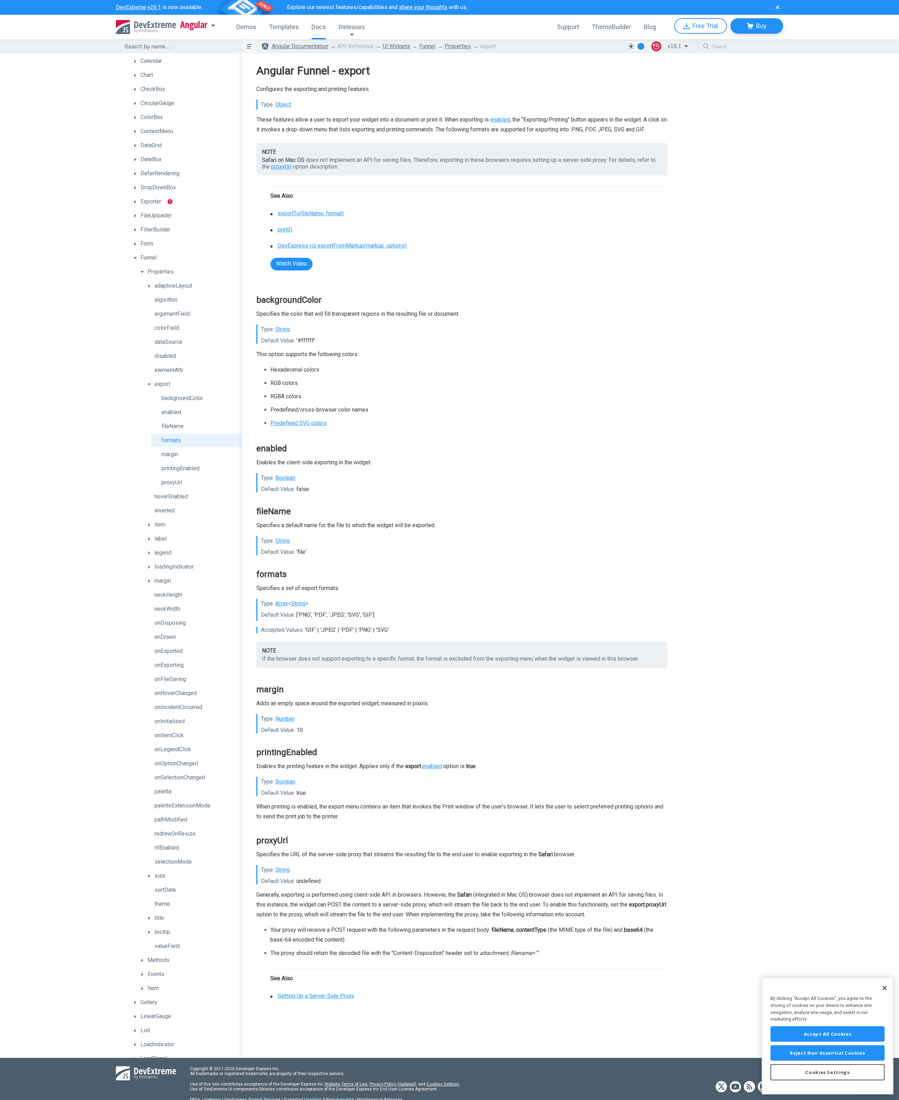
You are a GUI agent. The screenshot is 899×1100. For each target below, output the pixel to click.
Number (285, 718)
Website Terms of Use (345, 1084)
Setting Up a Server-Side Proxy (316, 996)
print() (285, 229)
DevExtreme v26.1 (138, 7)
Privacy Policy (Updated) (392, 1084)
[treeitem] (186, 61)
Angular (194, 25)
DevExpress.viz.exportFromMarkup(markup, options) (342, 245)
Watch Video (291, 263)
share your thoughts (423, 7)
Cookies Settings (443, 1084)
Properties (458, 46)
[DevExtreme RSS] (749, 1087)
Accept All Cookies (828, 1034)
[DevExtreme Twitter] (721, 1087)
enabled (500, 119)
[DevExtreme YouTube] (735, 1087)
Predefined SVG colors (298, 423)
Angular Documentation (300, 46)
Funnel (427, 46)
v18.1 (674, 46)
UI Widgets (396, 46)
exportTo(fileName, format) (311, 213)
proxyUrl (281, 166)
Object (283, 104)
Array (281, 603)
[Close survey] (777, 7)
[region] (827, 1035)
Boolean (285, 477)
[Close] (884, 988)
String (282, 329)
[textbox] (179, 46)
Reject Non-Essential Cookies (827, 1053)
